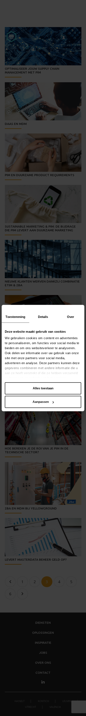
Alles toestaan (43, 388)
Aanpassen (41, 401)
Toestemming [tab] (15, 317)
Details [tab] (43, 317)
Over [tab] (70, 317)
